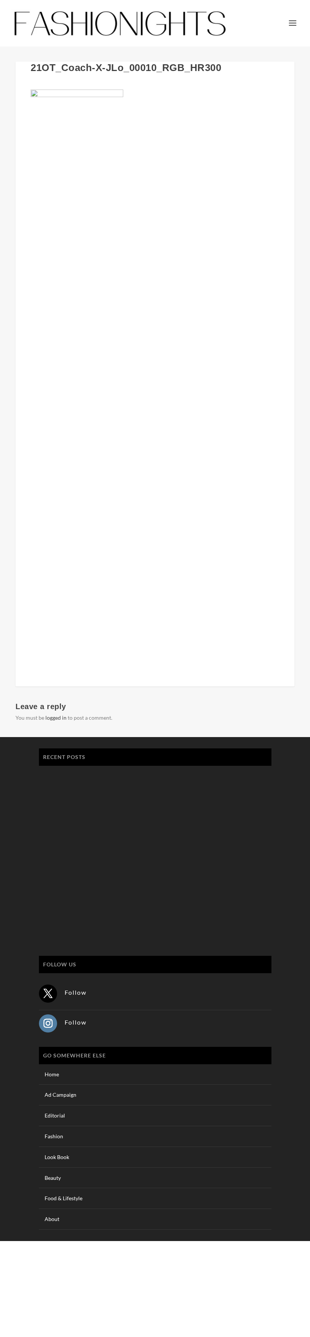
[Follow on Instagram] (48, 1023)
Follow (76, 992)
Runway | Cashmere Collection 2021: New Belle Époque (112, 847)
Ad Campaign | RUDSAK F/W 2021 (87, 918)
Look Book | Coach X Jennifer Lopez (89, 883)
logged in (56, 717)
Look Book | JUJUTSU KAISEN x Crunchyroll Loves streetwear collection (133, 811)
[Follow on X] (48, 994)
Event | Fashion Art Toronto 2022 (85, 776)
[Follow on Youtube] (288, 1298)
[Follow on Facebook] (243, 1298)
